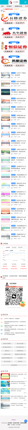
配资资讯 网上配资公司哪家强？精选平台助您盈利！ (18, 202)
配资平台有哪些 (7, 343)
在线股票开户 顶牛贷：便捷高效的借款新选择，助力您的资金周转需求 (18, 109)
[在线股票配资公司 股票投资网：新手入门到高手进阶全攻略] (5, 176)
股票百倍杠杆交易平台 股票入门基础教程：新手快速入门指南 (19, 92)
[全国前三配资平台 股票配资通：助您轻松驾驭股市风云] (5, 151)
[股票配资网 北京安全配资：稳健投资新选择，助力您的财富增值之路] (5, 117)
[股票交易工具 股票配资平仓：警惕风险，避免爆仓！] (5, 185)
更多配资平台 (23, 10)
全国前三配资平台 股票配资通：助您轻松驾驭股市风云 (19, 151)
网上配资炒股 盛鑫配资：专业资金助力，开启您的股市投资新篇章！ (18, 160)
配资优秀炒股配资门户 (7, 358)
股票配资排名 (20, 350)
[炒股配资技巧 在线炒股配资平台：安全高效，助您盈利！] (5, 236)
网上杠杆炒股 (20, 343)
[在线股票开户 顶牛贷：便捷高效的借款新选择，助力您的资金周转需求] (5, 109)
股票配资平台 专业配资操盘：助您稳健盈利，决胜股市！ (18, 126)
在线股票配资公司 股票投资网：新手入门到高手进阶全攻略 (19, 177)
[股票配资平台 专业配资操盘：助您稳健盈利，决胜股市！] (5, 126)
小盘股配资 (20, 358)
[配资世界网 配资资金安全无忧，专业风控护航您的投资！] (5, 83)
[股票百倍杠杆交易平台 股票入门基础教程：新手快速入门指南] (5, 92)
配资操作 (20, 361)
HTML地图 (17, 424)
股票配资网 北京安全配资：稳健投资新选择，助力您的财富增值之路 (18, 117)
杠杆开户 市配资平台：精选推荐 (11, 318)
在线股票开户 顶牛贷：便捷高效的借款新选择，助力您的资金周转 (14, 333)
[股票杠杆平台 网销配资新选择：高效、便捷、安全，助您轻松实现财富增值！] (5, 219)
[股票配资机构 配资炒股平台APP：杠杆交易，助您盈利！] (5, 134)
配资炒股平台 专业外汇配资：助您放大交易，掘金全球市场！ (18, 194)
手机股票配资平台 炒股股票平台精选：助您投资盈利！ (19, 228)
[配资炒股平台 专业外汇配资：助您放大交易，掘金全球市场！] (5, 193)
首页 (2, 6)
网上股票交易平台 (7, 347)
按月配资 (9, 6)
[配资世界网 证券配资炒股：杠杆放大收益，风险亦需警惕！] (5, 100)
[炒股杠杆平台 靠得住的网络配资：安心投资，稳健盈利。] (5, 143)
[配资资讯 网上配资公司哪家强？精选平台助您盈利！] (5, 202)
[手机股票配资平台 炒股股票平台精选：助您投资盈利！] (5, 227)
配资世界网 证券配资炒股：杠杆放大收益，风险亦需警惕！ (18, 100)
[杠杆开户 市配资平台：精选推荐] (5, 75)
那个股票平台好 (20, 347)
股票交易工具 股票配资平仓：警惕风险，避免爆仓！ (18, 185)
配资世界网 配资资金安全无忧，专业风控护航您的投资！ (18, 84)
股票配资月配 (18, 6)
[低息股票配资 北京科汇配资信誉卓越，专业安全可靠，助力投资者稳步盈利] (5, 210)
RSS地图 (13, 424)
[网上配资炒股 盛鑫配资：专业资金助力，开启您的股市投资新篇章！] (5, 159)
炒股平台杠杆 (7, 354)
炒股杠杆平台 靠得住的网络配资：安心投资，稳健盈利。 (18, 143)
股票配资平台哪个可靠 (20, 354)
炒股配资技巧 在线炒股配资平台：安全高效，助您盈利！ (18, 236)
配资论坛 (7, 350)
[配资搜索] (25, 2)
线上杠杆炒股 (7, 361)
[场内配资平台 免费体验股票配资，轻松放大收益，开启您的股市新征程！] (5, 168)
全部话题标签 (14, 365)
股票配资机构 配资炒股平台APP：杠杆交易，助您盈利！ (18, 134)
